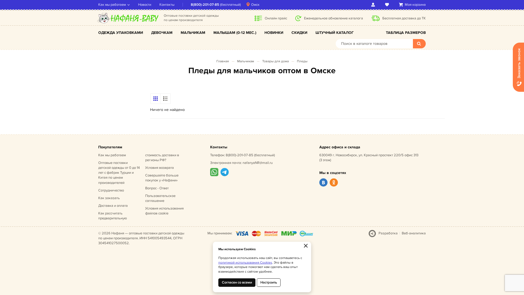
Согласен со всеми (237, 282)
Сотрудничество (111, 190)
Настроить (268, 282)
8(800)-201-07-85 (205, 4)
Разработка (388, 233)
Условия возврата (159, 168)
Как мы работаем (112, 4)
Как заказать (109, 198)
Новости (144, 4)
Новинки (273, 32)
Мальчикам (193, 32)
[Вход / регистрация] (374, 4)
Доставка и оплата (113, 205)
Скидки (299, 32)
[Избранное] (388, 4)
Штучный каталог (334, 32)
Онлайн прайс (276, 18)
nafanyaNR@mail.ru (258, 163)
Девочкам (161, 32)
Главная (222, 61)
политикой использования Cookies (245, 263)
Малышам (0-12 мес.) (234, 32)
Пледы (302, 61)
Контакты (166, 4)
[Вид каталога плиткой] (155, 99)
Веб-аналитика (414, 233)
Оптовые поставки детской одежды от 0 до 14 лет (119, 173)
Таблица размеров (406, 32)
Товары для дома (275, 61)
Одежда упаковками (120, 32)
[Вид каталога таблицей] (165, 99)
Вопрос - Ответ (157, 188)
